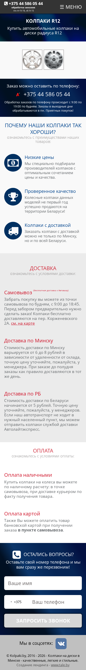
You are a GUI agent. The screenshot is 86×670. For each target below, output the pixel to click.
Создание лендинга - (43, 665)
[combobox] (13, 602)
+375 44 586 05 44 (26, 3)
